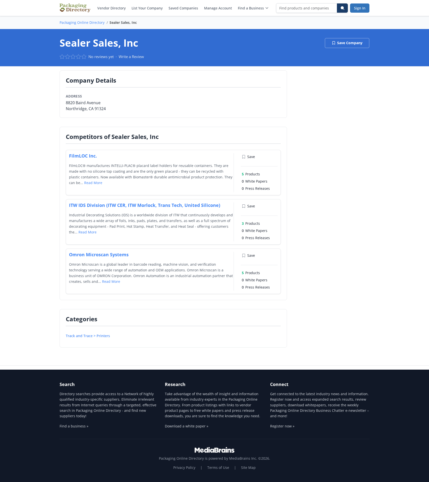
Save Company (349, 42)
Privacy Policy (184, 467)
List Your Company (147, 8)
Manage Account (218, 8)
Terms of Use (218, 467)
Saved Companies (183, 8)
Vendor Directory (111, 8)
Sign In (359, 8)
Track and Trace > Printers (88, 335)
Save (251, 156)
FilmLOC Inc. (83, 156)
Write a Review (131, 56)
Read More (93, 182)
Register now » (282, 426)
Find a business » (74, 426)
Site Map (248, 467)
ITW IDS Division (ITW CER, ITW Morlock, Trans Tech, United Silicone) (144, 205)
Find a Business (251, 8)
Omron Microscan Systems (99, 254)
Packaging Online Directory (82, 22)
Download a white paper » (186, 426)
